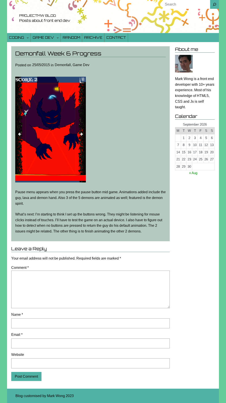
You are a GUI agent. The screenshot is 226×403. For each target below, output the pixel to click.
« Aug (193, 173)
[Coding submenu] (28, 38)
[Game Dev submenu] (58, 38)
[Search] (214, 4)
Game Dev (43, 37)
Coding (16, 37)
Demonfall (63, 65)
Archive (93, 37)
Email (17, 334)
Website (17, 355)
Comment (20, 267)
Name (17, 314)
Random (71, 37)
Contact (116, 37)
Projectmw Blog (37, 15)
